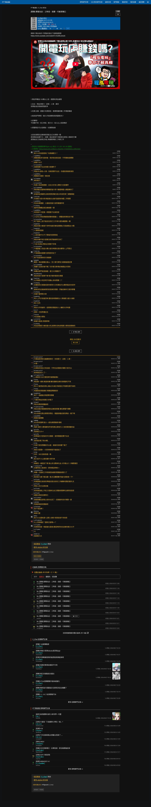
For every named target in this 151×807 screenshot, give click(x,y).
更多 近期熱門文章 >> (75, 702)
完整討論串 (38, 572)
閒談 (42, 544)
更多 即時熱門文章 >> (75, 769)
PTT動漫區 (34, 8)
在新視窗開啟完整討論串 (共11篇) (76, 633)
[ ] (39, 646)
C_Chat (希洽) (42, 8)
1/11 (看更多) (42, 28)
